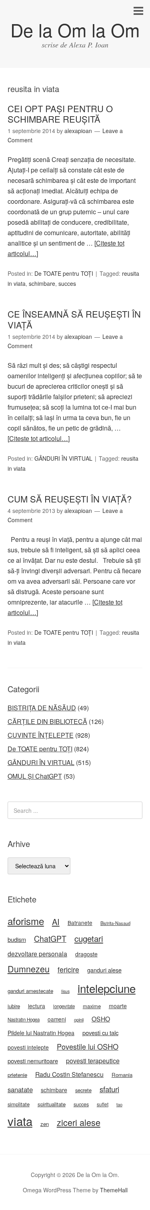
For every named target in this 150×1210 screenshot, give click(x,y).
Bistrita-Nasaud (115, 923)
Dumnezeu (29, 968)
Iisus (65, 991)
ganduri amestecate (30, 991)
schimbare (42, 283)
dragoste (86, 954)
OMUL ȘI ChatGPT (35, 776)
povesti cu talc (100, 1032)
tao (119, 1104)
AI (56, 921)
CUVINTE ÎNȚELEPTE (41, 735)
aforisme (26, 921)
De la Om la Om (75, 29)
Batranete (80, 923)
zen (44, 1124)
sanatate (20, 1089)
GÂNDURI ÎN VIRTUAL (63, 458)
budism (17, 939)
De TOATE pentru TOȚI (63, 273)
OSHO (101, 1018)
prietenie (17, 1075)
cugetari (88, 938)
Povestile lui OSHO (87, 1046)
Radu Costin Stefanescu (69, 1074)
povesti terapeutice (93, 1060)
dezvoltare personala (37, 953)
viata (20, 1120)
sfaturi (109, 1089)
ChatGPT (50, 938)
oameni (57, 1019)
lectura (36, 1006)
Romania (122, 1075)
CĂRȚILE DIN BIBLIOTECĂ (47, 721)
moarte (118, 1006)
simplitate (19, 1104)
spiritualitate (52, 1104)
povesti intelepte (28, 1047)
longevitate (64, 1006)
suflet (102, 1104)
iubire (14, 1006)
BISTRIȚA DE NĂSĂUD (42, 707)
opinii (79, 1019)
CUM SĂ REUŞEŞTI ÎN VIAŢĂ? (70, 498)
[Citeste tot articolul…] (39, 438)
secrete (83, 1090)
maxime (92, 1006)
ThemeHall (114, 1190)
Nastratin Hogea (24, 1019)
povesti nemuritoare (33, 1060)
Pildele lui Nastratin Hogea (41, 1033)
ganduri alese (104, 970)
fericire (68, 969)
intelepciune (107, 988)
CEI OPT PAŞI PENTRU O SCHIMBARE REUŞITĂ (60, 113)
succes (67, 283)
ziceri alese (78, 1122)
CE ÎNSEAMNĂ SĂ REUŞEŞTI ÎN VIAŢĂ (74, 319)
